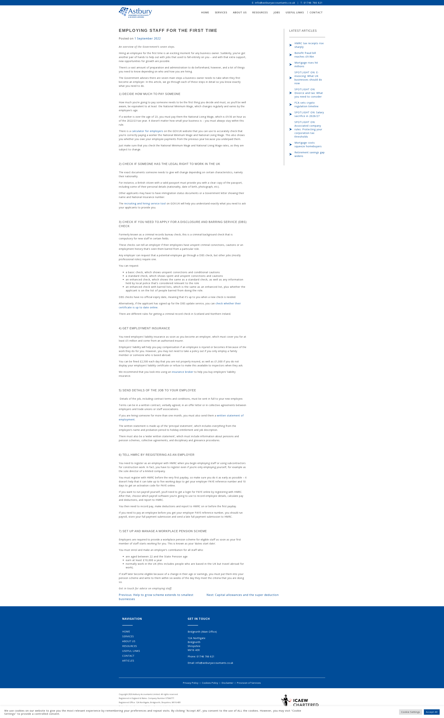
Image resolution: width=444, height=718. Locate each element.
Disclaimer (227, 682)
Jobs (277, 12)
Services (221, 12)
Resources (260, 12)
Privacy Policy (190, 682)
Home (205, 12)
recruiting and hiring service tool (145, 203)
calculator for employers (147, 131)
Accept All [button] (432, 711)
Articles (128, 660)
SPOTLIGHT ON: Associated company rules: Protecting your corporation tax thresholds (308, 129)
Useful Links (295, 12)
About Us (240, 12)
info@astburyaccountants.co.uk (275, 2)
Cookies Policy (210, 682)
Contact (316, 12)
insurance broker (182, 371)
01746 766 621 (313, 2)
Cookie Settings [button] (410, 711)
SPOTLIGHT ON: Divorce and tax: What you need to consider (308, 93)
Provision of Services (249, 682)
